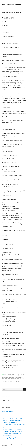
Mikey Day (12, 379)
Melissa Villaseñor (6, 379)
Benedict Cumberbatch (14, 375)
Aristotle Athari (5, 375)
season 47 (9, 381)
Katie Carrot (4, 378)
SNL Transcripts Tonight (11, 4)
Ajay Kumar (6, 374)
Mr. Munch (17, 379)
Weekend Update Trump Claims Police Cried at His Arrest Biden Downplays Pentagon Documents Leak (13, 420)
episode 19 (18, 377)
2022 (18, 374)
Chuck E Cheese (10, 18)
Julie (22, 377)
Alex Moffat (23, 374)
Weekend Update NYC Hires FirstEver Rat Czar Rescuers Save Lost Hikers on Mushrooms (14, 426)
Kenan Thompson (20, 378)
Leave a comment (16, 381)
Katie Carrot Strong (12, 378)
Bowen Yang (22, 375)
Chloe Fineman (5, 377)
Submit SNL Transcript (8, 411)
